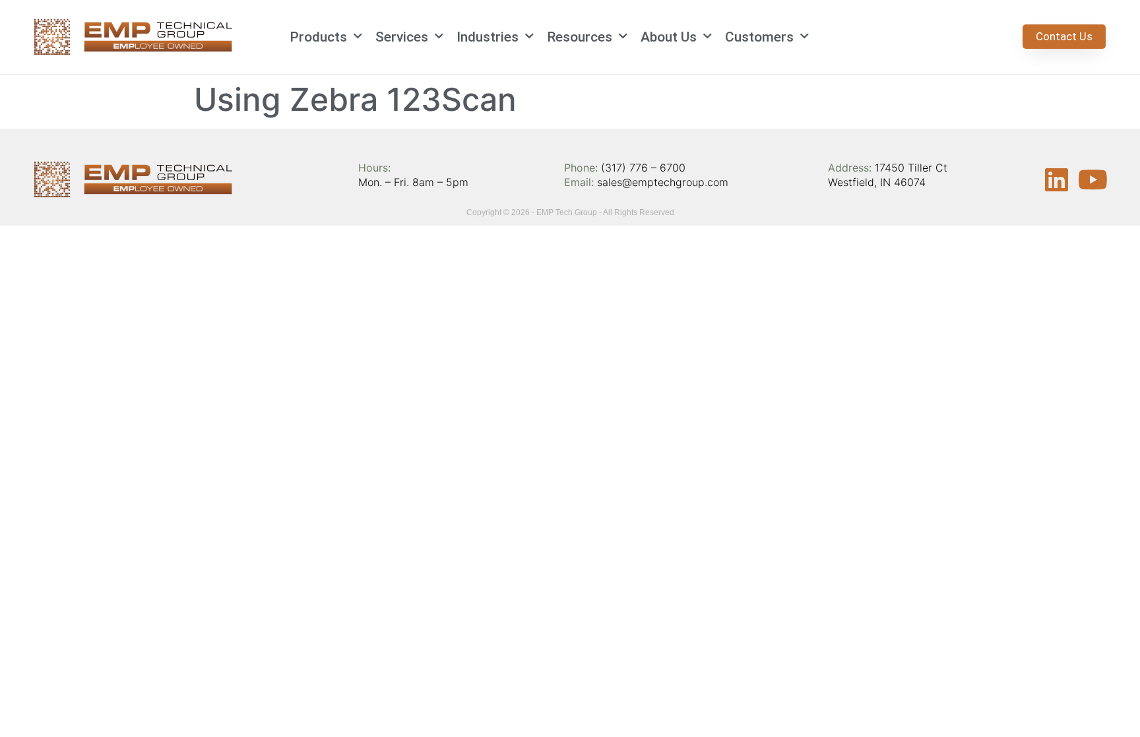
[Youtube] (1092, 179)
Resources (579, 37)
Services (401, 37)
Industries (488, 37)
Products (318, 37)
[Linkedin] (1056, 179)
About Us (669, 37)
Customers (759, 37)
